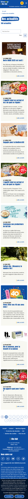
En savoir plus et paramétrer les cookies (14, 492)
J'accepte (19, 496)
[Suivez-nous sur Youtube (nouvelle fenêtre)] (13, 459)
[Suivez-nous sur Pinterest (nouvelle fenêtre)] (23, 459)
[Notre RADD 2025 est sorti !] (14, 48)
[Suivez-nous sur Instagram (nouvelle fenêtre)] (18, 459)
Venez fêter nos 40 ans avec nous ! (13, 306)
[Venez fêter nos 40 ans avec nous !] (14, 293)
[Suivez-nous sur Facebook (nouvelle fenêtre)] (3, 459)
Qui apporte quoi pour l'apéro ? (13, 390)
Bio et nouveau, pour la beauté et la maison (11, 348)
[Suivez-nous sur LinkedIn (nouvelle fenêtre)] (8, 459)
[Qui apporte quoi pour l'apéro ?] (14, 377)
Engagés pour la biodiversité (13, 142)
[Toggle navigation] (26, 4)
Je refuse (8, 496)
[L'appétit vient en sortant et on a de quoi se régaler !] (14, 88)
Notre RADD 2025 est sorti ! (13, 60)
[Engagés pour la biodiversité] (14, 130)
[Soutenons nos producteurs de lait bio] (14, 212)
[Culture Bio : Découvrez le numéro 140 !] (14, 254)
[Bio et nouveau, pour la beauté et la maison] (14, 335)
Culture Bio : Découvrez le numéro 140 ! (12, 267)
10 (18, 420)
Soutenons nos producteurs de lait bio (13, 225)
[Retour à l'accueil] (4, 2)
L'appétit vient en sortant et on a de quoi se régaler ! (13, 101)
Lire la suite (21, 76)
